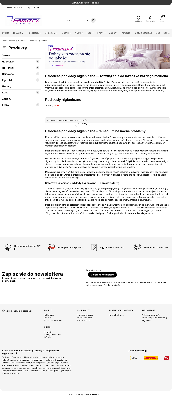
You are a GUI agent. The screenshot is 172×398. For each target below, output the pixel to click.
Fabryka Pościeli (8, 41)
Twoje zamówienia (85, 315)
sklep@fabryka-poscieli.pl (19, 311)
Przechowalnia (83, 320)
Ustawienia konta (84, 317)
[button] (93, 20)
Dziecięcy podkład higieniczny (60, 82)
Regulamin (146, 320)
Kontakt (37, 7)
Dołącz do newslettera (102, 274)
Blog (28, 7)
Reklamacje (49, 315)
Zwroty (47, 317)
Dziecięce (22, 41)
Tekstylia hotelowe (14, 7)
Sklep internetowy (83, 394)
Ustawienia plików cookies (153, 317)
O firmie (47, 337)
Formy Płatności (116, 315)
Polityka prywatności (151, 315)
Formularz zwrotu (52, 320)
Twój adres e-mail (93, 270)
